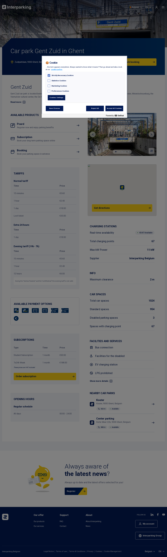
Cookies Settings (56, 97)
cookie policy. (56, 69)
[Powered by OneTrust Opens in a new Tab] (116, 116)
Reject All (95, 108)
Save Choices (54, 108)
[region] (84, 87)
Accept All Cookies (114, 108)
